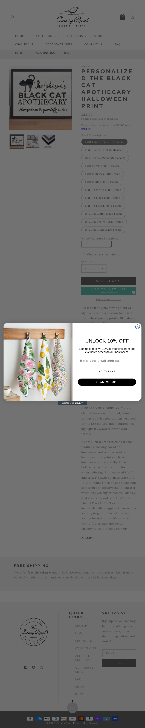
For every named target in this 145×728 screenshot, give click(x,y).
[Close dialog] (137, 327)
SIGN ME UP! (107, 382)
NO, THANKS (107, 371)
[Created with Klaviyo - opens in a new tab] (72, 403)
